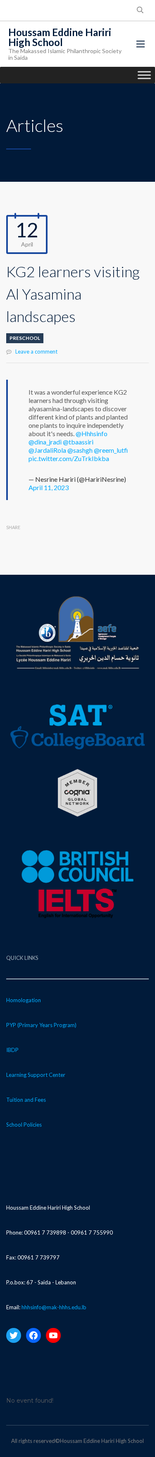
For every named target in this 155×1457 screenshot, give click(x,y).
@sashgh (80, 450)
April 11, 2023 (49, 487)
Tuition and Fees (26, 1099)
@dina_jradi (45, 442)
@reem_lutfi (111, 450)
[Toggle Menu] (144, 75)
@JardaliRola (47, 450)
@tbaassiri (78, 442)
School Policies (24, 1124)
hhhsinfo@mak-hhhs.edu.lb (53, 1307)
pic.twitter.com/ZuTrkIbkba (69, 458)
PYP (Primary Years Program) (41, 1025)
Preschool (25, 338)
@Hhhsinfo (91, 433)
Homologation (23, 1000)
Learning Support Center (35, 1074)
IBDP (12, 1050)
